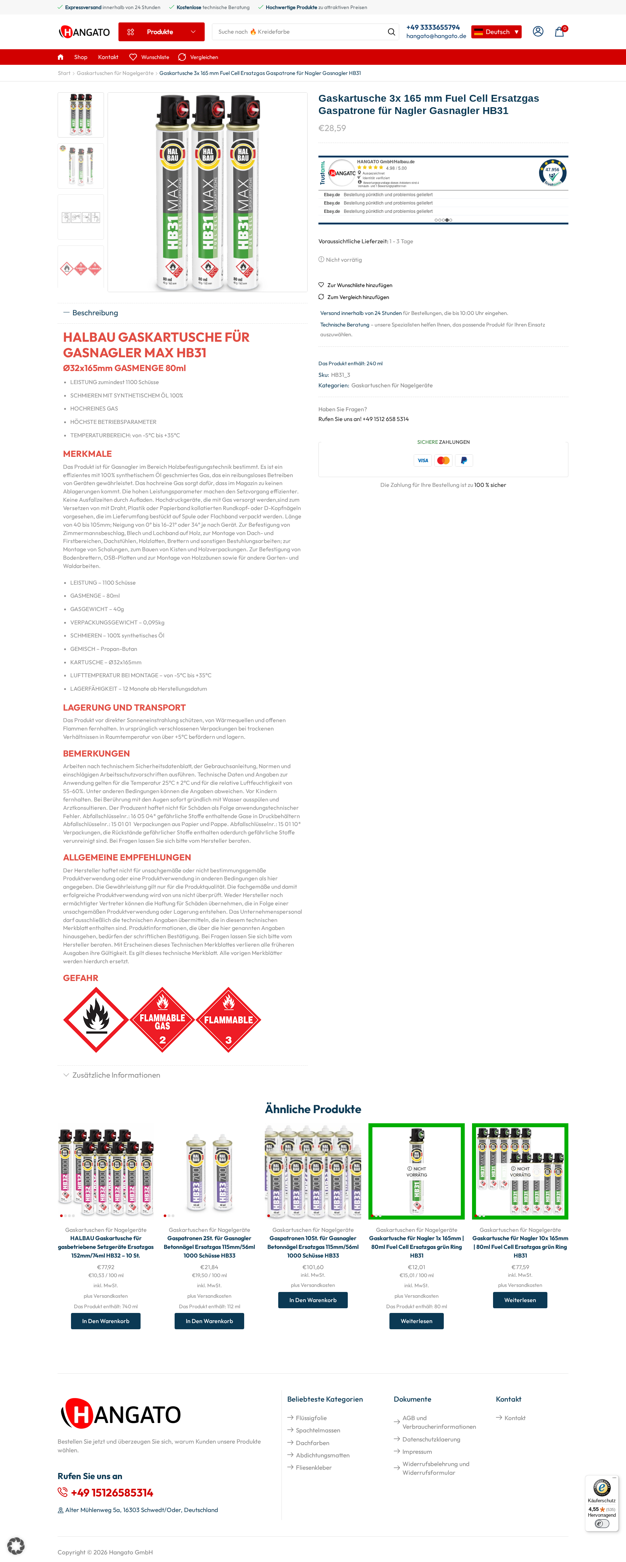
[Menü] (614, 1479)
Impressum (417, 1451)
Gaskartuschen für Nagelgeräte (115, 73)
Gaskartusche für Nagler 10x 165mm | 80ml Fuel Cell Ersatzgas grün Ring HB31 (520, 1246)
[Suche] (391, 32)
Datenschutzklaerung (431, 1439)
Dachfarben (312, 1443)
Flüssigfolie (311, 1418)
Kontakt (515, 1418)
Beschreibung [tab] (95, 312)
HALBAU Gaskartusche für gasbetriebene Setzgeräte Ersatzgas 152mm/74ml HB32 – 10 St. (106, 1246)
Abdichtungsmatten (323, 1455)
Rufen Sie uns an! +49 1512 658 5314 (363, 418)
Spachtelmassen (318, 1430)
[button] (538, 31)
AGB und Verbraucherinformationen (439, 1422)
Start (64, 73)
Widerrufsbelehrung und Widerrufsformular (436, 1468)
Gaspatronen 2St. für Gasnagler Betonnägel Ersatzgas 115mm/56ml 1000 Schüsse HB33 (209, 1246)
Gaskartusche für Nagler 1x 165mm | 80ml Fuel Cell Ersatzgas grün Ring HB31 (416, 1246)
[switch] (602, 1523)
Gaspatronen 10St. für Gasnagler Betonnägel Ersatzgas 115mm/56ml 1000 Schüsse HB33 (313, 1246)
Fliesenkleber (314, 1467)
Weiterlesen (417, 1321)
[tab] (183, 313)
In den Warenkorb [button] (105, 1321)
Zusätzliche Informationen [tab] (116, 1074)
